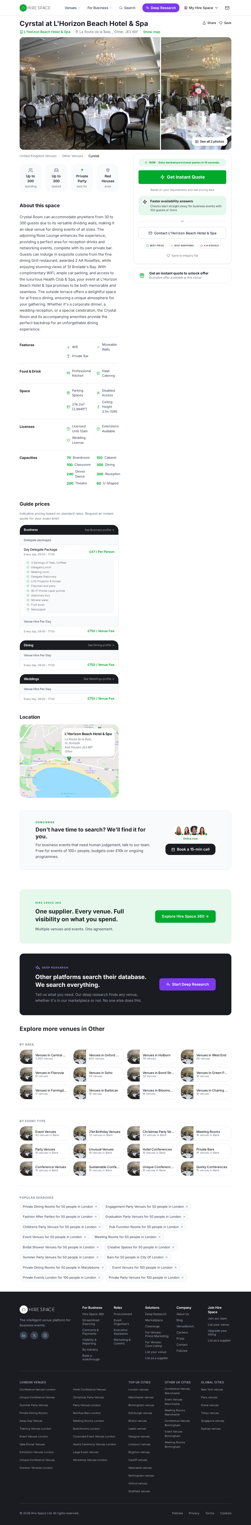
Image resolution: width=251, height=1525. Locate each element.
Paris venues (209, 1397)
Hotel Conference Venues (89, 1389)
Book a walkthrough (91, 1357)
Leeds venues (137, 1428)
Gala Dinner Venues (32, 1444)
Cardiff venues (137, 1460)
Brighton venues (139, 1452)
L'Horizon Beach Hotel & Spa (47, 32)
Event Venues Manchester (173, 1402)
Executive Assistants (121, 1331)
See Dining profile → (101, 645)
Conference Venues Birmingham (177, 1423)
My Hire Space (201, 8)
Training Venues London (35, 1428)
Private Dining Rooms (34, 1413)
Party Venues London (87, 1405)
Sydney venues (211, 1428)
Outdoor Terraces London (36, 1467)
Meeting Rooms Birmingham (175, 1444)
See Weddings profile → (99, 679)
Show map (151, 32)
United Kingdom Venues (38, 156)
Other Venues (72, 156)
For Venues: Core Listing (153, 1344)
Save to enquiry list (185, 255)
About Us (182, 1314)
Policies (181, 1351)
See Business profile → (99, 530)
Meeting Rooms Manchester (175, 1412)
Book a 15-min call (193, 849)
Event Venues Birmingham (173, 1434)
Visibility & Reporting (89, 1341)
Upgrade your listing (217, 1332)
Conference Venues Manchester (177, 1391)
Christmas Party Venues (88, 1397)
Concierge (152, 1326)
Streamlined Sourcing (90, 1322)
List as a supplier (156, 1358)
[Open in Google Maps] (69, 761)
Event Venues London (34, 1436)
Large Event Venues (86, 1452)
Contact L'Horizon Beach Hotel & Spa (185, 233)
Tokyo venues (210, 1413)
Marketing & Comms (122, 1341)
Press (180, 1338)
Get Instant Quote (186, 177)
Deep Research (163, 8)
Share (211, 23)
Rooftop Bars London (87, 1413)
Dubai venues (210, 1405)
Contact (182, 1344)
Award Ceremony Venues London (94, 1444)
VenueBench (185, 1326)
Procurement (123, 1314)
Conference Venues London (38, 1389)
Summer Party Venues (34, 1405)
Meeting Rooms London (88, 1421)
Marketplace (154, 1320)
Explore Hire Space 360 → (185, 916)
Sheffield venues (139, 1491)
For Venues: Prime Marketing (156, 1334)
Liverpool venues (139, 1444)
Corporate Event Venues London (94, 1436)
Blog (179, 1320)
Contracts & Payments (90, 1331)
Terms (209, 1513)
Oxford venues (137, 1483)
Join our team (217, 1318)
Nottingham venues (141, 1475)
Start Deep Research (190, 984)
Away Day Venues (31, 1421)
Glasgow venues (139, 1436)
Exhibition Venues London (37, 1452)
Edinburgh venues (140, 1413)
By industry (90, 1349)
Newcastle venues (140, 1467)
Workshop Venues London (90, 1460)
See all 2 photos (212, 141)
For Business (98, 8)
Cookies (225, 1513)
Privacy (194, 1513)
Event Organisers (121, 1322)
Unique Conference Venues (37, 1397)
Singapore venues (212, 1421)
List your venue (155, 1352)
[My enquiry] (227, 8)
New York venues (212, 1389)
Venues (71, 8)
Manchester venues (141, 1397)
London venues (138, 1389)
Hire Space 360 (93, 1314)
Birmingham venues (141, 1405)
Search (129, 8)
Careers (182, 1332)
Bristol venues (137, 1421)
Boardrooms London (86, 1428)
